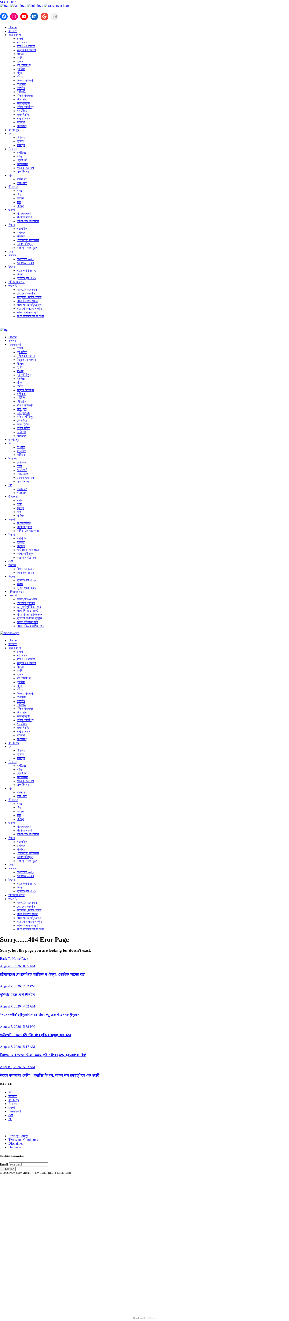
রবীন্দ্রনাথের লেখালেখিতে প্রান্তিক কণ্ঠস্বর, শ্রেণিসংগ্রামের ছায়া (42, 974)
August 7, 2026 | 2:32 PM (17, 986)
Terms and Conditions (23, 1139)
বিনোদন (12, 1104)
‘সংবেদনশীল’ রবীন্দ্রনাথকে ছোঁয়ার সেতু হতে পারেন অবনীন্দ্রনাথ (40, 1014)
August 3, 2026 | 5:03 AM (17, 1067)
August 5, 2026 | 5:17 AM (17, 1046)
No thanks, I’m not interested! (87, 1306)
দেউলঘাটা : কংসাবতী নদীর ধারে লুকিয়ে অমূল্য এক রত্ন (35, 1035)
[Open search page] (144, 325)
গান (10, 1119)
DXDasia (151, 1318)
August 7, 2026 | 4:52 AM (17, 1006)
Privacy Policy (18, 1136)
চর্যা (10, 1092)
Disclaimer (15, 1143)
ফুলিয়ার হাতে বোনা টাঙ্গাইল (17, 994)
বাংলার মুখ (13, 1100)
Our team (14, 1147)
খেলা (10, 1115)
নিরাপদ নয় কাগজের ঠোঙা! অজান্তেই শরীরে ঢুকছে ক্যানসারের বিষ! (43, 1055)
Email (4, 1164)
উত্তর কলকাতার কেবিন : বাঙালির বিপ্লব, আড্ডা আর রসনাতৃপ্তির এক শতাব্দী (49, 1075)
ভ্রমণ (11, 1107)
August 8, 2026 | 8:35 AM (17, 966)
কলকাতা (12, 1096)
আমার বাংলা (14, 1111)
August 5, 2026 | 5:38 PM (17, 1026)
